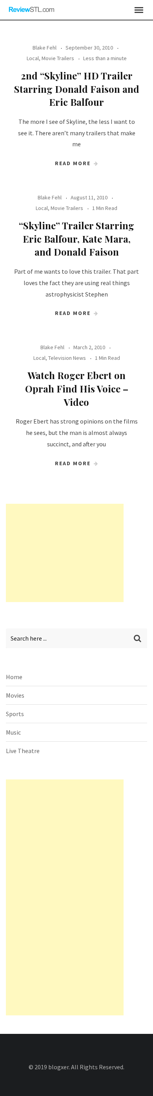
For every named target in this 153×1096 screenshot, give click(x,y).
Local (33, 58)
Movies (15, 695)
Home (14, 677)
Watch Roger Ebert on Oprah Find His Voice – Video (76, 388)
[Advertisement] (65, 553)
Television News (67, 357)
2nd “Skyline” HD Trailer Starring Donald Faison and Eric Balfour (76, 88)
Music (13, 732)
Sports (15, 714)
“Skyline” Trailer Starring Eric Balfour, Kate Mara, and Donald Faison (76, 238)
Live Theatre (23, 751)
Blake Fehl (44, 47)
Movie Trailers (58, 58)
